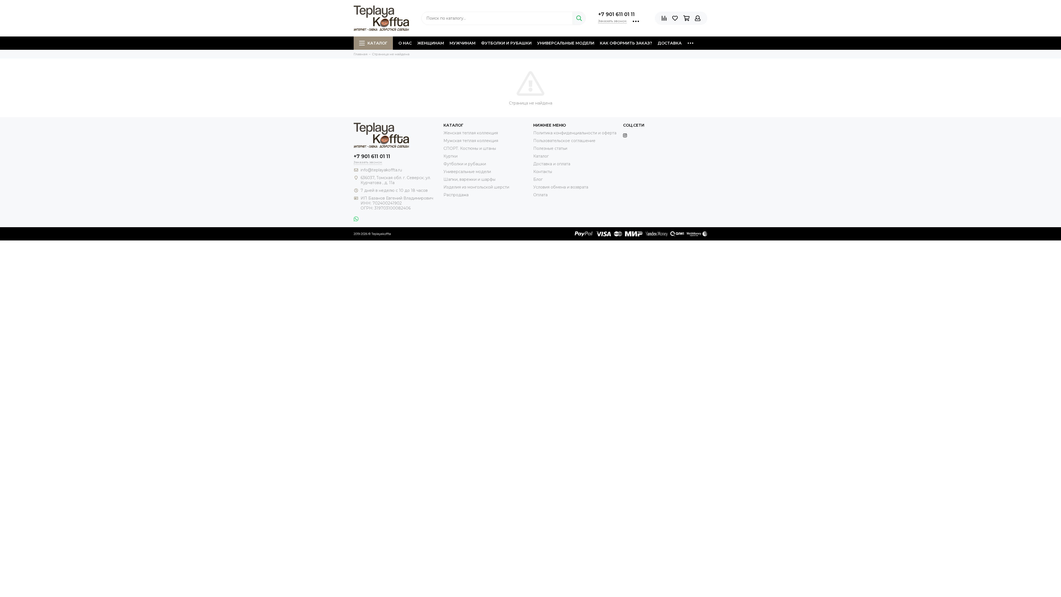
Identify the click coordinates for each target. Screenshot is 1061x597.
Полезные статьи (550, 148)
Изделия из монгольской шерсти (476, 187)
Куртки (450, 156)
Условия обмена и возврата (560, 187)
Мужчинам (463, 43)
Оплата (540, 194)
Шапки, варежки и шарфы (469, 179)
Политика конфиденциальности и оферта (574, 132)
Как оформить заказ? (626, 43)
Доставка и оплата (551, 163)
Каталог (377, 43)
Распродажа (456, 194)
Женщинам (430, 43)
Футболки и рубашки (506, 43)
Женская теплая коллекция (470, 132)
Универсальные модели (565, 43)
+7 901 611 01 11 (616, 14)
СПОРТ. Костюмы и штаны (469, 148)
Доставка (670, 43)
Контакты (542, 171)
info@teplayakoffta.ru (381, 169)
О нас (405, 43)
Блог (538, 179)
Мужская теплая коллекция (470, 140)
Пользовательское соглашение (564, 140)
